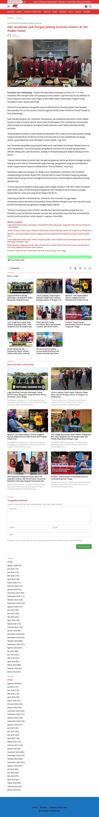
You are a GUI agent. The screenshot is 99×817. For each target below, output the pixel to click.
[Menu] (9, 6)
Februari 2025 (12, 627)
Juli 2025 (10, 610)
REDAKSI (43, 807)
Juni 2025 (10, 613)
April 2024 (11, 661)
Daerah (10, 23)
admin (14, 35)
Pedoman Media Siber (58, 807)
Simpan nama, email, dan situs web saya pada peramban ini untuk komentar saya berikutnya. (45, 540)
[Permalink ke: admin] (9, 35)
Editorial (17, 23)
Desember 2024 (13, 634)
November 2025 (13, 596)
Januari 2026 (12, 589)
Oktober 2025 (12, 600)
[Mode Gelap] (86, 6)
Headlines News (27, 23)
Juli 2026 (10, 569)
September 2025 (13, 603)
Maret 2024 (11, 665)
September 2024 (13, 644)
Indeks (35, 807)
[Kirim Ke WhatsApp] (90, 268)
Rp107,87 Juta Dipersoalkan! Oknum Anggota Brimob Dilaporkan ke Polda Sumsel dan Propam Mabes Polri (48, 235)
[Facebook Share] (70, 268)
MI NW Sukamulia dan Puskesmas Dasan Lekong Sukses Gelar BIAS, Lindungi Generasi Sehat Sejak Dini (18, 351)
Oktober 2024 (12, 641)
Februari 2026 (12, 586)
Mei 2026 (11, 576)
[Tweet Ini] (75, 268)
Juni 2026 (10, 572)
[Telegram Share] (85, 268)
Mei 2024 (11, 658)
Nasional (38, 23)
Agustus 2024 (12, 648)
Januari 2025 (12, 630)
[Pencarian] (90, 6)
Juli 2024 (10, 651)
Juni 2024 (10, 654)
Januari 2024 (12, 672)
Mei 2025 (11, 617)
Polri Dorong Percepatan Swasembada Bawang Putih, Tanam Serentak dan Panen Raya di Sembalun (47, 351)
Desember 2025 (13, 593)
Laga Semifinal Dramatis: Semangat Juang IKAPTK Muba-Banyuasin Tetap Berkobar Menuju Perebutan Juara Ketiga (48, 226)
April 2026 (11, 579)
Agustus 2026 (12, 565)
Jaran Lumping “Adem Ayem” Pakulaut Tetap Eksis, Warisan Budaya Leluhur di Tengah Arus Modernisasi (53, 2)
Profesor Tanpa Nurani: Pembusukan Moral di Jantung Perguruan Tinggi (36, 251)
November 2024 (13, 637)
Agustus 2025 (12, 606)
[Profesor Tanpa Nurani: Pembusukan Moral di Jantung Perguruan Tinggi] (78, 312)
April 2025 (11, 620)
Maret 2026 (11, 582)
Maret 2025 (11, 624)
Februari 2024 (12, 668)
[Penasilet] (14, 6)
